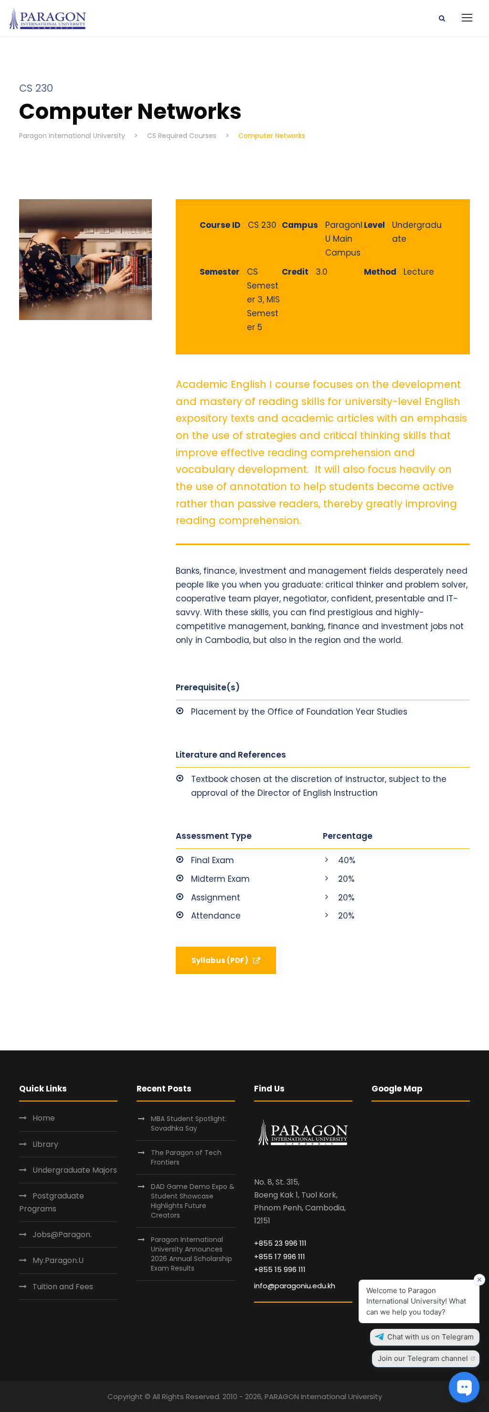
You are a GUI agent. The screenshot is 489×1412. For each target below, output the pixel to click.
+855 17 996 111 (279, 1257)
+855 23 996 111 (280, 1243)
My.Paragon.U (58, 1260)
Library (45, 1144)
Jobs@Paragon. (62, 1234)
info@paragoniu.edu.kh (294, 1286)
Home (43, 1117)
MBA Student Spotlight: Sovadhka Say (188, 1123)
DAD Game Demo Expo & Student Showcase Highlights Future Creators (192, 1201)
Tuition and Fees (62, 1286)
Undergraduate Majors (74, 1170)
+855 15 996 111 (280, 1269)
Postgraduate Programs (51, 1202)
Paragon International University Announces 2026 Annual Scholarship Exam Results (191, 1254)
